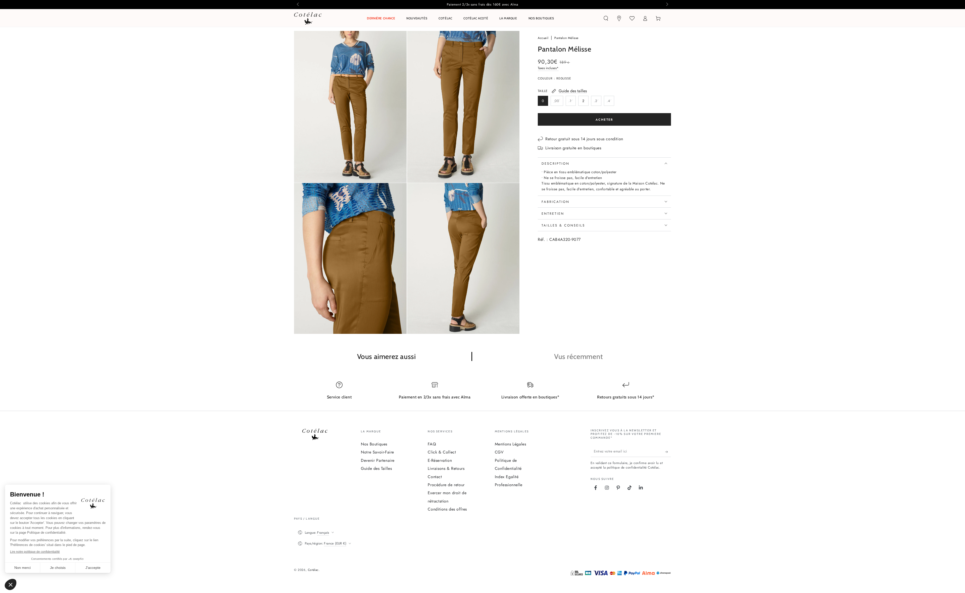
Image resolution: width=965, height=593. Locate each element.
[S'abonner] (668, 452)
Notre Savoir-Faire (377, 452)
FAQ (432, 444)
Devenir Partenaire (378, 460)
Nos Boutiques (374, 444)
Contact (435, 477)
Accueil (544, 38)
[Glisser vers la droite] (666, 4)
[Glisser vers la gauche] (298, 4)
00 (558, 102)
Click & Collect (442, 452)
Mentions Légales (510, 444)
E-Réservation (440, 460)
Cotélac (313, 570)
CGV (499, 452)
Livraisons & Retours (446, 468)
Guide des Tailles (376, 468)
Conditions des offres (447, 509)
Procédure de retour (446, 485)
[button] (605, 18)
